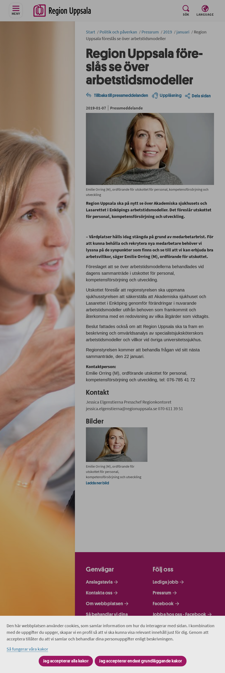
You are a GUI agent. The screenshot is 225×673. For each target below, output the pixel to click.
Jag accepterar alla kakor (66, 661)
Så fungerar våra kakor (27, 649)
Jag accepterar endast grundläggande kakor (140, 661)
